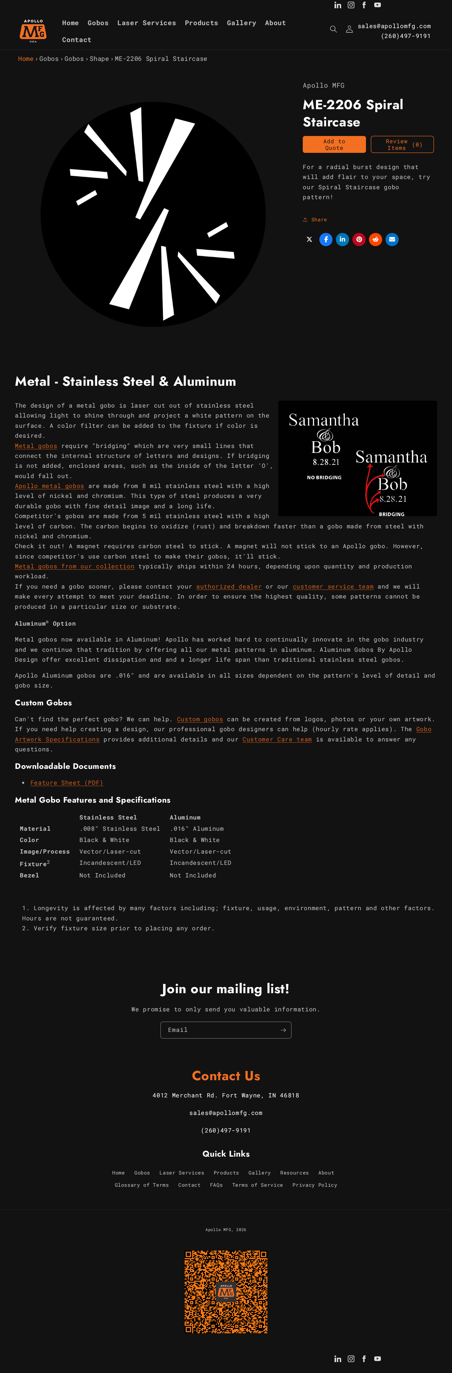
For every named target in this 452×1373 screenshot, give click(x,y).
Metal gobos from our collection (74, 566)
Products (226, 1172)
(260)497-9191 (406, 36)
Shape (99, 58)
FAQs (216, 1185)
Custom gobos (200, 719)
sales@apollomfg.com (394, 26)
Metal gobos (36, 446)
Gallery (260, 1172)
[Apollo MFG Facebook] (364, 6)
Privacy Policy (315, 1185)
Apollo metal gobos (49, 486)
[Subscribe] (283, 1030)
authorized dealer (229, 586)
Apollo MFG (218, 1229)
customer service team (333, 586)
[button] (333, 29)
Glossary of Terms (142, 1185)
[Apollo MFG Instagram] (351, 6)
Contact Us (226, 1075)
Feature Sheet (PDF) (67, 783)
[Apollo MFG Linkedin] (337, 6)
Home (26, 58)
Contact (189, 1185)
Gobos (49, 58)
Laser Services (181, 1172)
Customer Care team (277, 739)
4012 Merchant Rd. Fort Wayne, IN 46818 (226, 1095)
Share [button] (319, 219)
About (326, 1172)
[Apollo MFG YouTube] (377, 6)
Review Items (404, 144)
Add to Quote (334, 144)
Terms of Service (258, 1185)
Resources (294, 1172)
